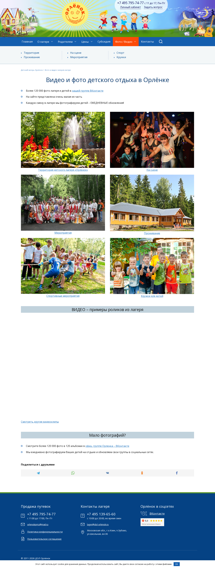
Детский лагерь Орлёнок (32, 70)
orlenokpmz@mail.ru (37, 524)
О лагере (43, 41)
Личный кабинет (130, 7)
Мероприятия (78, 57)
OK (176, 564)
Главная (27, 41)
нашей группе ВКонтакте (87, 90)
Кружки (121, 57)
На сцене (75, 52)
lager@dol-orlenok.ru (98, 524)
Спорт (120, 52)
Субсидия (104, 41)
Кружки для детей (152, 296)
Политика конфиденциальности (45, 531)
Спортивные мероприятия (62, 296)
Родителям (65, 41)
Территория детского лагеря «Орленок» (63, 170)
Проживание (32, 57)
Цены (85, 41)
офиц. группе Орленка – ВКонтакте (107, 446)
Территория (31, 52)
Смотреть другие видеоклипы (40, 421)
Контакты (147, 41)
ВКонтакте (157, 513)
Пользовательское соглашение (44, 538)
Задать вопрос (153, 7)
